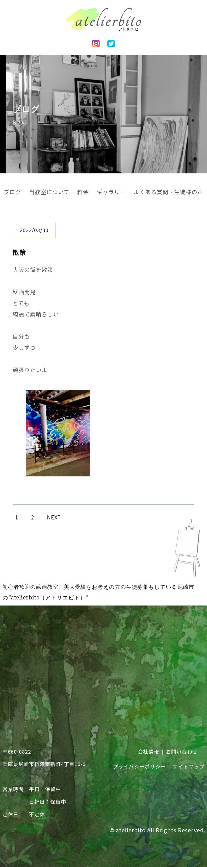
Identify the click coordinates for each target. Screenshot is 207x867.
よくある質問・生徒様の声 (168, 192)
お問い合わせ (182, 751)
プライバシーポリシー (139, 766)
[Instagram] (96, 41)
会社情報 (148, 751)
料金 (83, 192)
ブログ (12, 192)
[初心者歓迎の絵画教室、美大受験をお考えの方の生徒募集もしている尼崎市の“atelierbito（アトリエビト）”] (103, 26)
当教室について (49, 192)
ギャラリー (111, 192)
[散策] (58, 471)
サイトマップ (188, 766)
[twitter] (111, 41)
